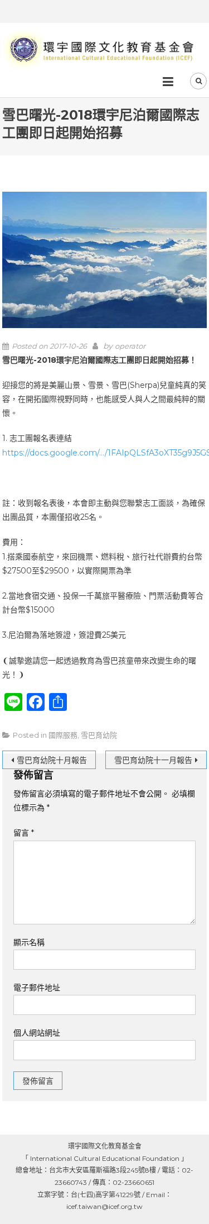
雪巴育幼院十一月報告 (153, 760)
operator (130, 345)
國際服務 (62, 734)
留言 (23, 833)
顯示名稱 (29, 942)
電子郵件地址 (36, 988)
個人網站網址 (36, 1033)
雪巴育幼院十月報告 (52, 760)
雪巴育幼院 (99, 734)
